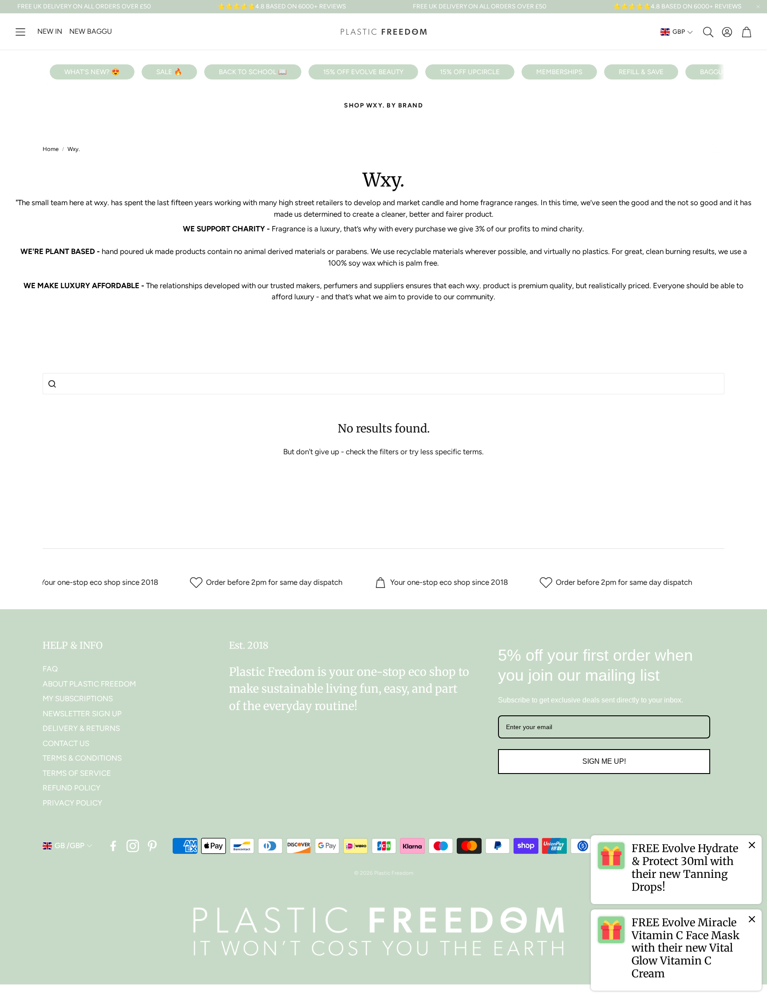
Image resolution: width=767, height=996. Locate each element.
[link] (676, 869)
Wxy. (73, 149)
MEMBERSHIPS (559, 72)
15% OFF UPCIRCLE (470, 72)
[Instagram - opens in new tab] (133, 846)
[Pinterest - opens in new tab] (152, 846)
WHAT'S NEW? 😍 (92, 72)
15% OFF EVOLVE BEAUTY (363, 72)
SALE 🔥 (169, 72)
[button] (20, 32)
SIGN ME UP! (604, 761)
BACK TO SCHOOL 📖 (253, 72)
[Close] (752, 845)
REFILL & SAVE (641, 72)
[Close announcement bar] (758, 6)
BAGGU (711, 72)
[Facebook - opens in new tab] (113, 846)
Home (51, 149)
